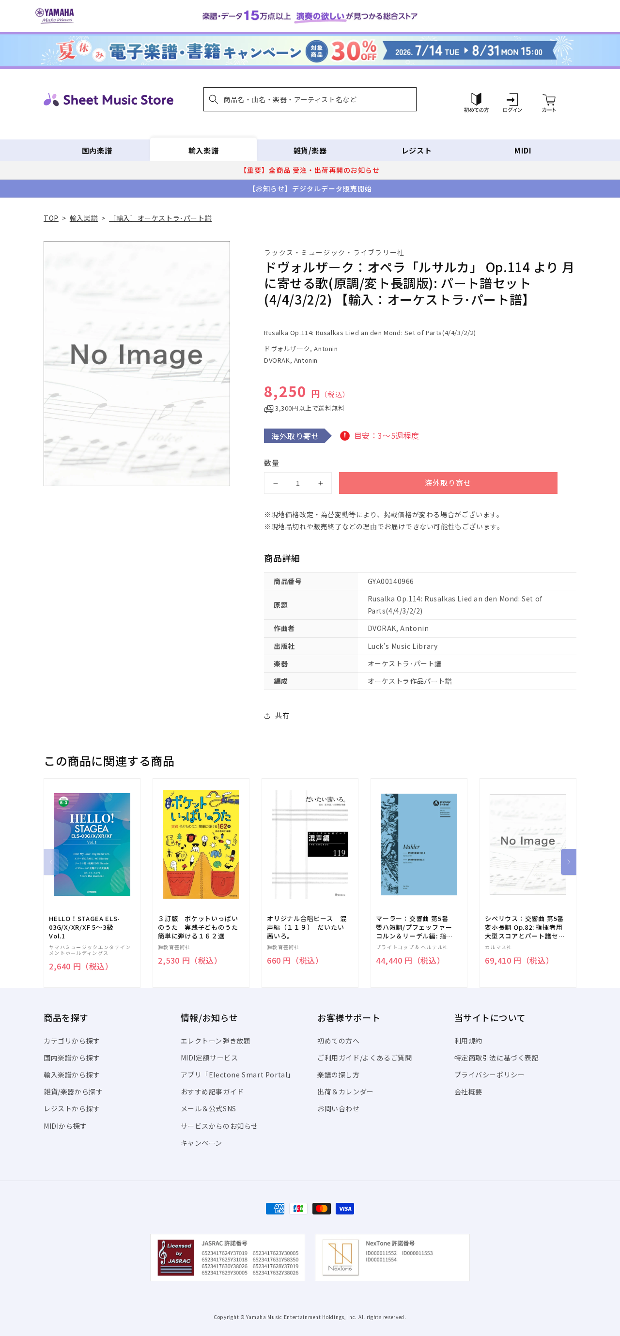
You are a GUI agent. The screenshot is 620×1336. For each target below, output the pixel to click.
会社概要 (468, 1091)
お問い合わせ (338, 1108)
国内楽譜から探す (72, 1057)
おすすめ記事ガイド (212, 1091)
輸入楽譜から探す (72, 1074)
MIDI (522, 150)
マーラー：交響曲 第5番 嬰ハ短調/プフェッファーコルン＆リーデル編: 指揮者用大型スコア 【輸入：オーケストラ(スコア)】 (414, 927)
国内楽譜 (97, 150)
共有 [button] (282, 715)
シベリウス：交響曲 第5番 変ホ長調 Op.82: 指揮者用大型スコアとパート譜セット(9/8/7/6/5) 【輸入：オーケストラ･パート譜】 (525, 927)
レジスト (417, 150)
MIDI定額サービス (209, 1057)
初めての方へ (338, 1040)
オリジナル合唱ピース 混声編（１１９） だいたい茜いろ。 (306, 927)
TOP (51, 218)
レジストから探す (72, 1108)
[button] (310, 99)
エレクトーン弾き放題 (216, 1040)
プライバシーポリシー (489, 1074)
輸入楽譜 (203, 150)
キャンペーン (202, 1143)
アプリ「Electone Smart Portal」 (238, 1074)
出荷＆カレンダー (345, 1091)
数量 (271, 463)
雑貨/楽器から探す (73, 1091)
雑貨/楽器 (310, 150)
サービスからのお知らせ (220, 1126)
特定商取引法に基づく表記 (496, 1057)
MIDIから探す (65, 1126)
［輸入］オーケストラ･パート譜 (160, 218)
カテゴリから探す (72, 1040)
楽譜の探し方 (338, 1074)
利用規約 (468, 1040)
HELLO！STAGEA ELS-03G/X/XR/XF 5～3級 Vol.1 (84, 927)
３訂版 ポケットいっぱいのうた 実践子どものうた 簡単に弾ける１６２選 (201, 927)
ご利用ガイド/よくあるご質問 (364, 1057)
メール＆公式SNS (208, 1108)
